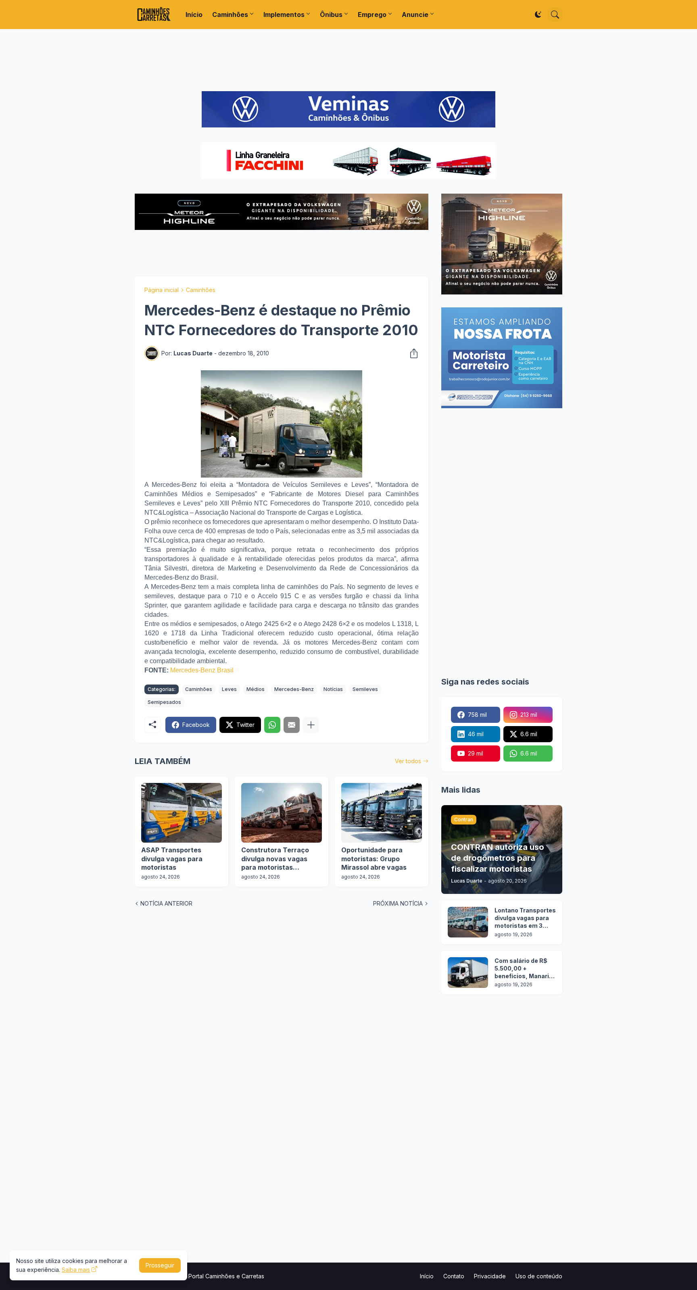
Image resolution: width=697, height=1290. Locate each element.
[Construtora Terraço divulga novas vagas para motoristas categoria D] (281, 813)
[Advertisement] (348, 60)
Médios (255, 689)
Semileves (365, 689)
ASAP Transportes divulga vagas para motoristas (171, 858)
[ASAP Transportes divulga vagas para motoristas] (181, 813)
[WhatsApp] (272, 725)
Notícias (333, 689)
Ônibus (331, 14)
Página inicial (161, 289)
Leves (229, 689)
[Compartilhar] (411, 353)
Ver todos (408, 761)
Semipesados (164, 702)
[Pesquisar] (555, 14)
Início (194, 14)
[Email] (292, 725)
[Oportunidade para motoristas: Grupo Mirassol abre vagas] (381, 813)
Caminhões (230, 14)
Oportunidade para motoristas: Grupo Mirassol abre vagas (374, 858)
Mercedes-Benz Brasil (202, 670)
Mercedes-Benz (294, 689)
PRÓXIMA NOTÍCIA (398, 903)
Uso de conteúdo (538, 1276)
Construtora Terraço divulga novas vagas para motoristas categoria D (275, 859)
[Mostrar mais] (311, 725)
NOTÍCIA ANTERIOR (166, 903)
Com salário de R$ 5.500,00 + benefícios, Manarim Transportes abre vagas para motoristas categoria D (525, 968)
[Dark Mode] (538, 14)
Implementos (284, 14)
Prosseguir (160, 1265)
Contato (453, 1276)
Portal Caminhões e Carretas (226, 1276)
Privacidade (490, 1276)
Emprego (372, 14)
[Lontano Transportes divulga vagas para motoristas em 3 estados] (468, 922)
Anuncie (415, 14)
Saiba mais (76, 1269)
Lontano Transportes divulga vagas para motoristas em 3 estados (525, 918)
